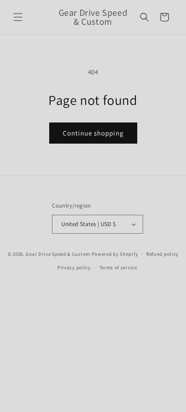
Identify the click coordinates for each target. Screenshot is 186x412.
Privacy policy (74, 267)
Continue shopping (93, 133)
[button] (18, 17)
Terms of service (118, 267)
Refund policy (162, 254)
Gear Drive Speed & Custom (58, 253)
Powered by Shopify (115, 253)
